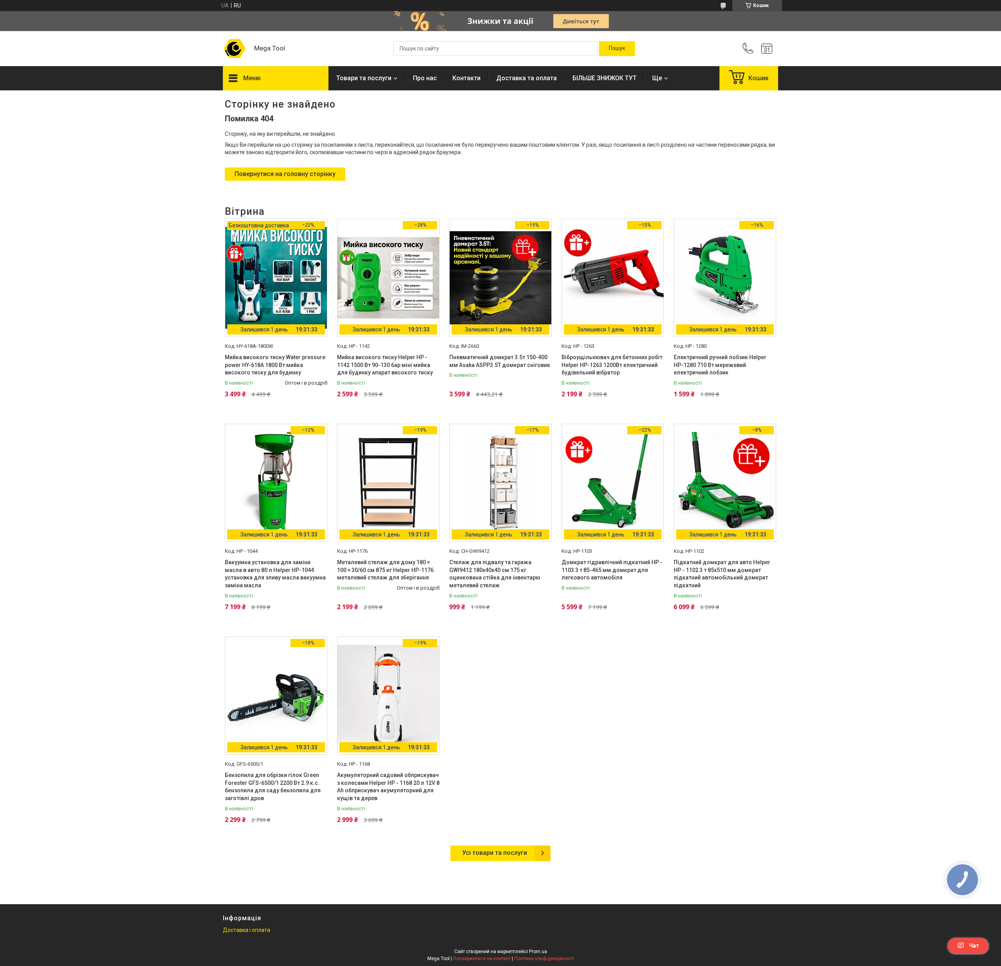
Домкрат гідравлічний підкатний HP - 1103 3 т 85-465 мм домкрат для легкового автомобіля (611, 570)
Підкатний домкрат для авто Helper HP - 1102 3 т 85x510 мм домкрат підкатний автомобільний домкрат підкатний (722, 573)
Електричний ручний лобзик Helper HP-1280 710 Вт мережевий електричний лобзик (720, 365)
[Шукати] (617, 48)
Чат (974, 946)
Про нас (425, 78)
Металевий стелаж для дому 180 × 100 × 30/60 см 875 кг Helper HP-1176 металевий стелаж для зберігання (385, 570)
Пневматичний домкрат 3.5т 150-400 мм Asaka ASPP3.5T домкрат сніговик (499, 361)
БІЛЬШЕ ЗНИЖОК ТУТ (604, 78)
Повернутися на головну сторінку (285, 174)
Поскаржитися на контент (482, 958)
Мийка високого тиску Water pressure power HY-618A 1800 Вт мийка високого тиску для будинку (275, 365)
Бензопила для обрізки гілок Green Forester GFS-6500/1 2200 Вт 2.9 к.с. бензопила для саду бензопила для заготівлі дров (273, 786)
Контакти (466, 78)
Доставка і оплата (246, 930)
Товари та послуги (363, 78)
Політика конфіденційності (544, 958)
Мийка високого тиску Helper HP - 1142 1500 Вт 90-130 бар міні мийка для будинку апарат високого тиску (385, 365)
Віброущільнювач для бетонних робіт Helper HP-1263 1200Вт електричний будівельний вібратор (611, 365)
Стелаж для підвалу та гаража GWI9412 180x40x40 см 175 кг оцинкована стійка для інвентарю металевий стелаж (494, 573)
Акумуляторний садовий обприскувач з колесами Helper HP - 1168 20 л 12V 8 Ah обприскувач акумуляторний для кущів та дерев (388, 786)
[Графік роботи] (766, 48)
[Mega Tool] (234, 48)
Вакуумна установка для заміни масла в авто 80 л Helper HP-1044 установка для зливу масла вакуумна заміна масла (275, 573)
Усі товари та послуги (494, 852)
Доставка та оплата (526, 78)
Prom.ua (538, 951)
